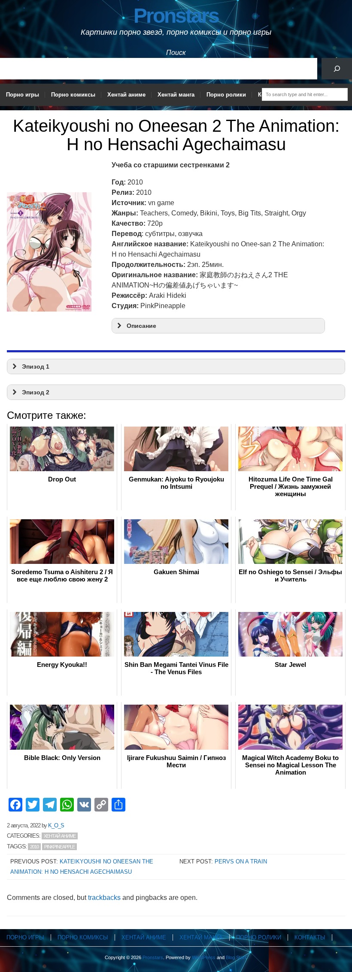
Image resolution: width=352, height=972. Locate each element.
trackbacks (104, 897)
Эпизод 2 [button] (35, 392)
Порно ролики (226, 94)
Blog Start (236, 957)
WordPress (203, 957)
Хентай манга (176, 94)
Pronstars (176, 15)
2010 (34, 846)
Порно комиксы (73, 94)
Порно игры (22, 94)
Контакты (309, 937)
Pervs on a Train (241, 861)
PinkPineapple (59, 846)
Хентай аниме (126, 94)
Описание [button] (141, 325)
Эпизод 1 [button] (35, 366)
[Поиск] (337, 68)
